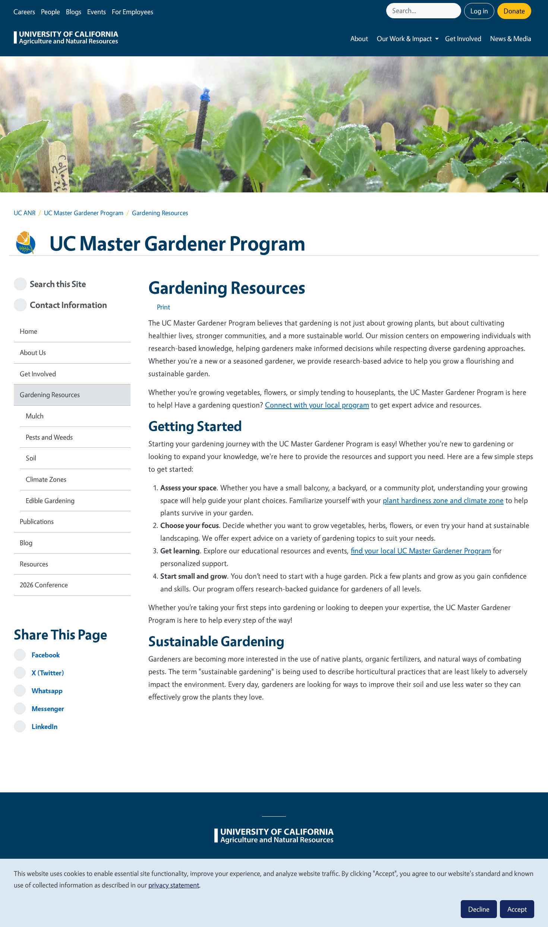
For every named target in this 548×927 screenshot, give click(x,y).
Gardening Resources (50, 394)
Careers (24, 11)
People (50, 11)
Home (28, 331)
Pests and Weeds (49, 437)
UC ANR (24, 213)
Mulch (35, 415)
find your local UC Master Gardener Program (421, 550)
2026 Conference (44, 584)
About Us (33, 352)
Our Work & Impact (404, 38)
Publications (37, 521)
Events (96, 11)
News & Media (510, 38)
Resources (34, 563)
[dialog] (274, 892)
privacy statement (173, 884)
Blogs (73, 11)
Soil (31, 457)
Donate (514, 10)
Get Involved (463, 38)
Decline (478, 909)
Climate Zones (46, 479)
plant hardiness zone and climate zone (443, 500)
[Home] (66, 38)
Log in (479, 10)
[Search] (456, 10)
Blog (26, 542)
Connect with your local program (317, 404)
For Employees (132, 11)
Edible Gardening (50, 500)
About (359, 38)
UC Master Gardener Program (83, 213)
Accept (517, 909)
